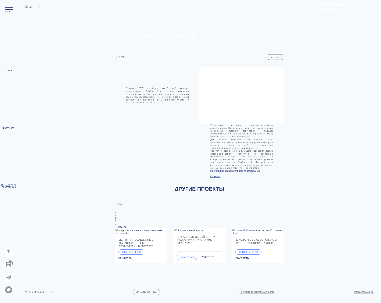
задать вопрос (146, 292)
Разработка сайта (364, 292)
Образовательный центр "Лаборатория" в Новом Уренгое (196, 240)
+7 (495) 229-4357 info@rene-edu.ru (333, 7)
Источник (215, 176)
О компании (128, 26)
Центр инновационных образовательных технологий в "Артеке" (136, 243)
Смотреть (125, 258)
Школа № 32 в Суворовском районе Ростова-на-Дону (256, 241)
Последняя (120, 226)
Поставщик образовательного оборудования (235, 171)
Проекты (145, 26)
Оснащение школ (131, 252)
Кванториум (275, 57)
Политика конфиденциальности (256, 292)
